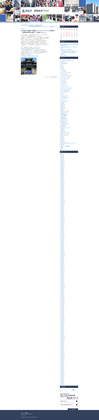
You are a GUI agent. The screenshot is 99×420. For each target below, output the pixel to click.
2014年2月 (62, 370)
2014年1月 (62, 371)
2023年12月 (63, 200)
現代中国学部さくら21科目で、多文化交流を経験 (32, 25)
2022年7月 (62, 226)
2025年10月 (63, 166)
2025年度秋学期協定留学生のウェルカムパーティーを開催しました (42, 26)
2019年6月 (62, 278)
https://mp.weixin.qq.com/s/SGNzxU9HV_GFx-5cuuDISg (30, 48)
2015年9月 (62, 341)
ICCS (61, 66)
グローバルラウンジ (64, 78)
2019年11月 (63, 270)
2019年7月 (62, 276)
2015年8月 (62, 342)
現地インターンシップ (64, 133)
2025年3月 (62, 177)
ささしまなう (63, 83)
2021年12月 (63, 235)
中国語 (62, 104)
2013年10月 (63, 376)
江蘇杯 (62, 129)
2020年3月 (62, 264)
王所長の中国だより (64, 132)
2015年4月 (62, 348)
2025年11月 (63, 165)
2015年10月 (63, 339)
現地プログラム (63, 135)
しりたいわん (63, 84)
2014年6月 (62, 364)
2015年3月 (62, 350)
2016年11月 (63, 319)
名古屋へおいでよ (64, 112)
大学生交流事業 (63, 115)
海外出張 (62, 130)
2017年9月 (62, 304)
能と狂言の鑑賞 (63, 55)
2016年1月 (62, 335)
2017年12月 (63, 299)
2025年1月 (62, 180)
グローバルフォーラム (64, 77)
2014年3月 (62, 368)
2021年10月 (63, 237)
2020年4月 (62, 263)
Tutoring (62, 69)
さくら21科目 (63, 81)
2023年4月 (62, 212)
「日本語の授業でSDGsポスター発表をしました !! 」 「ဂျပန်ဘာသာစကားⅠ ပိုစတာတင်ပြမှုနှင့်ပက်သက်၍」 (69, 52)
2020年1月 (62, 267)
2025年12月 (63, 163)
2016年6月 (62, 327)
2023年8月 (62, 206)
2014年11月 (63, 356)
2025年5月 (62, 174)
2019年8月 (62, 275)
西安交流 (62, 141)
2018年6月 (62, 293)
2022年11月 (63, 220)
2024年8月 (62, 188)
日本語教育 (62, 126)
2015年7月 (62, 344)
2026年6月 (62, 157)
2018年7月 (62, 292)
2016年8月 (62, 324)
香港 (61, 149)
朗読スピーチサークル (64, 127)
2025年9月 (62, 168)
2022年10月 (63, 221)
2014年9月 (62, 359)
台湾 (61, 109)
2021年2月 (62, 249)
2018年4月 (62, 296)
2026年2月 (62, 160)
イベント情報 (63, 71)
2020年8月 (62, 258)
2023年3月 (62, 214)
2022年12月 (63, 218)
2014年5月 (62, 365)
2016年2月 (62, 333)
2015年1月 (62, 353)
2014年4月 (62, 367)
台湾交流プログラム (64, 110)
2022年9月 (62, 223)
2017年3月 (62, 313)
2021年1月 (62, 250)
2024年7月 (62, 189)
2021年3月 (62, 247)
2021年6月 (62, 243)
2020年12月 (63, 252)
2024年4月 (62, 194)
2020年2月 (62, 266)
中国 (61, 103)
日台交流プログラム (64, 123)
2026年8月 (62, 154)
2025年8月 (62, 169)
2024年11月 (63, 183)
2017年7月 (62, 307)
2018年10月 (63, 287)
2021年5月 (62, 244)
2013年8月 (62, 379)
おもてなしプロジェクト (65, 72)
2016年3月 (62, 332)
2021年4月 (62, 246)
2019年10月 (63, 272)
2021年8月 (62, 240)
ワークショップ (63, 100)
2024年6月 (62, 191)
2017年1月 (62, 316)
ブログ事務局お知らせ (64, 97)
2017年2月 (62, 315)
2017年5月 (62, 310)
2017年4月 (62, 312)
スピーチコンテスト (64, 86)
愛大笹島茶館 (63, 121)
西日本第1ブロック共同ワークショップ (67, 143)
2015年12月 (63, 336)
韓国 (61, 147)
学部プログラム (63, 120)
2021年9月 (62, 238)
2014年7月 (62, 362)
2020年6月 (62, 260)
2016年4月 (62, 330)
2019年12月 (63, 269)
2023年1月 (62, 217)
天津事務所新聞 (63, 118)
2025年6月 (62, 172)
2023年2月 (62, 215)
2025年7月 (62, 171)
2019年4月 (62, 281)
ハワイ (62, 94)
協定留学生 (62, 107)
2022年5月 (62, 229)
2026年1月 (62, 162)
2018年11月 (63, 286)
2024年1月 (62, 198)
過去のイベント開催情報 (65, 146)
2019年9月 (62, 273)
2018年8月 (62, 290)
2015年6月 (62, 345)
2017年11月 (63, 301)
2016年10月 (63, 321)
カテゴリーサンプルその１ (65, 75)
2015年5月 (62, 347)
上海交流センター (64, 101)
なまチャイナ (63, 92)
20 (69, 34)
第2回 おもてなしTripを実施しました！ (67, 49)
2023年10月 (63, 203)
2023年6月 (62, 209)
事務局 (62, 106)
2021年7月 (62, 241)
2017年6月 (62, 309)
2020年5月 (62, 261)
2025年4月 (62, 175)
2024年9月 (62, 186)
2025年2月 (62, 178)
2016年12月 (63, 318)
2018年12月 (63, 284)
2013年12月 (63, 373)
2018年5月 (62, 295)
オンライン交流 (63, 74)
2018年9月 (62, 289)
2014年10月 (63, 358)
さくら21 (62, 80)
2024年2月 (62, 197)
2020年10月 (63, 255)
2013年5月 (62, 384)
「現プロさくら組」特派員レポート (67, 60)
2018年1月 (62, 298)
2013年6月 (62, 382)
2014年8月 (62, 361)
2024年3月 (62, 195)
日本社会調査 (63, 124)
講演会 (62, 144)
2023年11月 (63, 201)
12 (66, 33)
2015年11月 (63, 338)
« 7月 (61, 38)
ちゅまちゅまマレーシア (65, 89)
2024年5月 (62, 192)
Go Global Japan (63, 63)
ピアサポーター (63, 95)
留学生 (62, 138)
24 (61, 36)
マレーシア (62, 98)
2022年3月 (62, 232)
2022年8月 (62, 224)
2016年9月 (62, 322)
